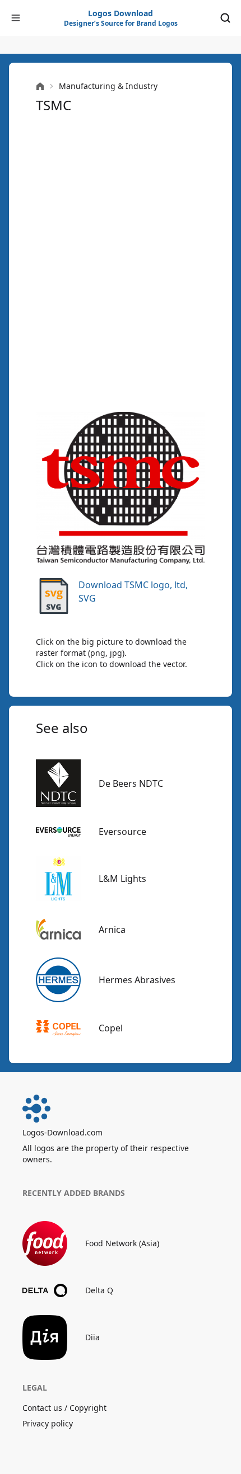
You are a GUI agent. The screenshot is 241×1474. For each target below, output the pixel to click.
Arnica (112, 929)
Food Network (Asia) (122, 1243)
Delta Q (99, 1290)
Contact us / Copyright (64, 1407)
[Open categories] (15, 18)
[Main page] (40, 86)
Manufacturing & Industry (108, 86)
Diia (92, 1337)
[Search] (225, 18)
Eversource (122, 831)
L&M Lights (122, 878)
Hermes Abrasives (137, 980)
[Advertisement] (120, 261)
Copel (111, 1028)
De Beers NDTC (131, 783)
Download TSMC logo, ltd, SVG (133, 591)
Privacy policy (47, 1423)
